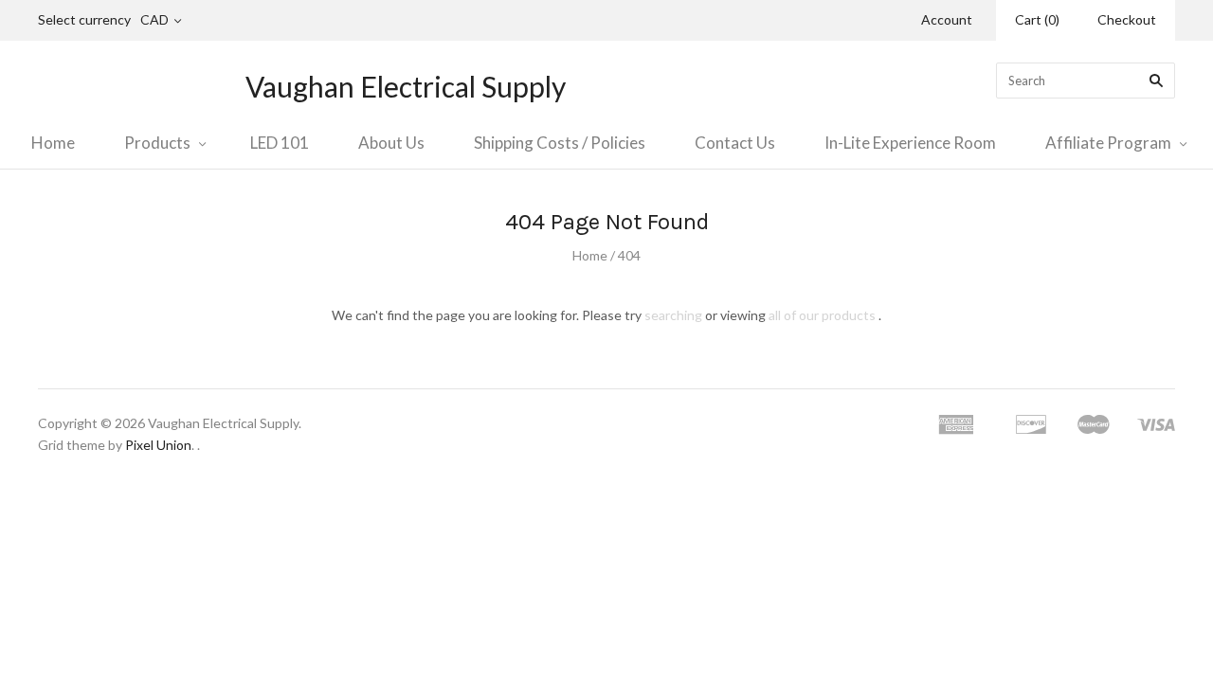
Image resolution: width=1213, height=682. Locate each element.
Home (53, 143)
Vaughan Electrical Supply (405, 86)
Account (946, 19)
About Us (391, 143)
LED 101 (279, 143)
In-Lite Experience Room (910, 143)
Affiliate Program (1108, 143)
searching (673, 315)
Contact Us (735, 143)
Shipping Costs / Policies (559, 143)
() (1037, 19)
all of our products (822, 315)
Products (157, 143)
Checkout (1126, 19)
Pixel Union (158, 445)
